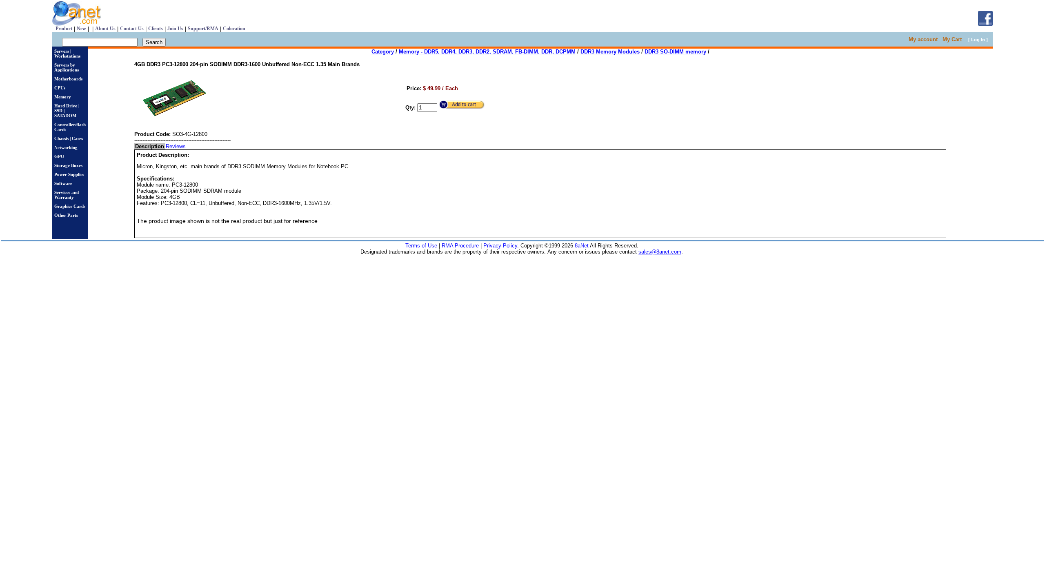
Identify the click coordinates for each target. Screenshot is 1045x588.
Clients (155, 28)
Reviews (176, 146)
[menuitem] (149, 146)
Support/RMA (203, 28)
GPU (59, 156)
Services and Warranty (66, 195)
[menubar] (160, 146)
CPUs (59, 87)
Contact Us (132, 28)
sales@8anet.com (659, 252)
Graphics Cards (69, 206)
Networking (66, 147)
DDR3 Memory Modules (610, 52)
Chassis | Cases (68, 138)
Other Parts (66, 215)
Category (382, 52)
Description (149, 146)
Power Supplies (69, 174)
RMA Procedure (460, 246)
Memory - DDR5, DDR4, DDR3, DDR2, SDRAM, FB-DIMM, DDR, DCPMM (487, 52)
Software (63, 183)
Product (64, 28)
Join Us (175, 28)
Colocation (234, 28)
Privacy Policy (500, 246)
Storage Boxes (68, 165)
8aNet (581, 246)
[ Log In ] (978, 39)
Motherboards (68, 78)
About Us (105, 28)
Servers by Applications (66, 67)
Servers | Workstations (67, 53)
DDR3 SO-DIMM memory (675, 52)
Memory (62, 96)
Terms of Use (421, 246)
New (81, 28)
